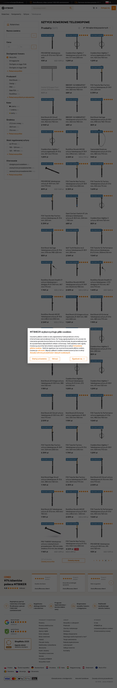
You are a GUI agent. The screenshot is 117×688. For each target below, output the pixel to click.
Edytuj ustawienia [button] (39, 359)
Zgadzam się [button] (78, 359)
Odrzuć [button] (55, 359)
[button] (41, 350)
